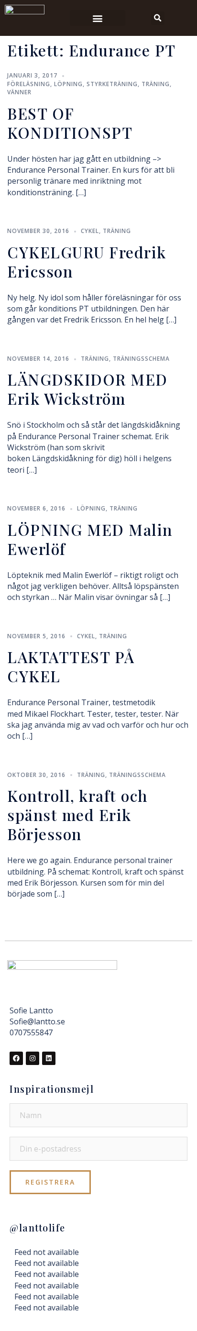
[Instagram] (32, 1058)
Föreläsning (28, 84)
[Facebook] (16, 1058)
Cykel (90, 231)
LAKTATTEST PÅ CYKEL (71, 666)
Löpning (68, 84)
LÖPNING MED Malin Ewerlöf (90, 539)
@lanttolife (38, 1227)
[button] (97, 18)
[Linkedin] (48, 1058)
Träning (156, 84)
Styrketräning (112, 84)
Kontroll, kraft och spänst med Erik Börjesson (77, 814)
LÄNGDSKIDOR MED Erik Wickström (87, 389)
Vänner (19, 92)
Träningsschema (141, 359)
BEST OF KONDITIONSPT (69, 123)
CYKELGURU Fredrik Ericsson (86, 261)
